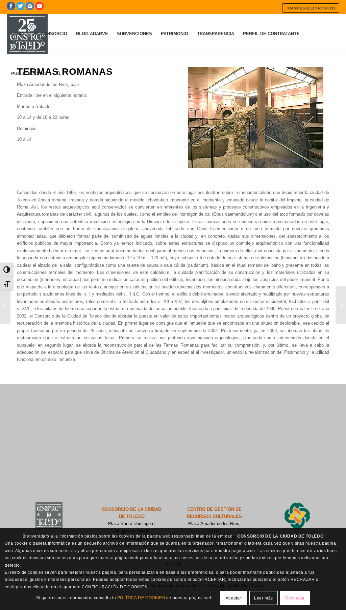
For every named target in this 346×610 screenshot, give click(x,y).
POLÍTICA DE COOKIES (141, 597)
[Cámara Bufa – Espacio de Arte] (341, 305)
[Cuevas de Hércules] (5, 305)
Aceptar (233, 598)
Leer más (263, 598)
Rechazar (295, 598)
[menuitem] (310, 8)
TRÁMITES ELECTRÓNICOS (311, 8)
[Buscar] (58, 74)
